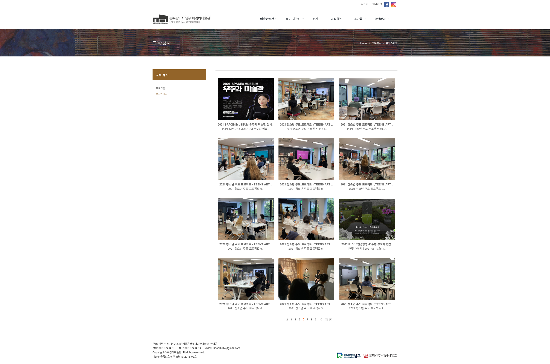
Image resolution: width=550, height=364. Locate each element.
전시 (315, 19)
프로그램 (160, 88)
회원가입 (377, 4)
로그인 (366, 4)
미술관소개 (267, 19)
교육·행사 (336, 19)
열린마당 (380, 19)
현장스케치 (162, 94)
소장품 (358, 19)
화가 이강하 (293, 19)
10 (320, 319)
